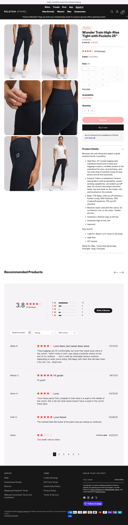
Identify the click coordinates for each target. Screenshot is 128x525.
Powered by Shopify (11, 516)
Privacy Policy (50, 490)
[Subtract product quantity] (84, 110)
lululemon (86, 40)
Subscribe (119, 480)
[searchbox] (18, 332)
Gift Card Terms (51, 482)
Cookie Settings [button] (51, 478)
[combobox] (44, 332)
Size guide (86, 89)
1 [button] (54, 454)
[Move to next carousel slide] (122, 272)
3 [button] (63, 454)
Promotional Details (13, 482)
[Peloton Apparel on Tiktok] (92, 498)
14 (89, 85)
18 (103, 68)
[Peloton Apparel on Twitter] (96, 498)
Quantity (86, 105)
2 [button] (59, 454)
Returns (7, 486)
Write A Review (103, 310)
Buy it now (103, 127)
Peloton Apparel (23, 511)
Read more (57, 362)
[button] (68, 303)
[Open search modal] (111, 11)
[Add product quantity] (92, 110)
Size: (86, 63)
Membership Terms (112, 489)
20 (89, 68)
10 (103, 79)
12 (117, 79)
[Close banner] (127, 17)
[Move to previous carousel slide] (116, 272)
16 (103, 85)
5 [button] (73, 454)
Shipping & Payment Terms (16, 490)
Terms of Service (51, 495)
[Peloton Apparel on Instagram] (88, 498)
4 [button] (68, 454)
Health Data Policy (52, 486)
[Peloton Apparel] (15, 12)
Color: (90, 56)
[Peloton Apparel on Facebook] (84, 498)
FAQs (6, 478)
